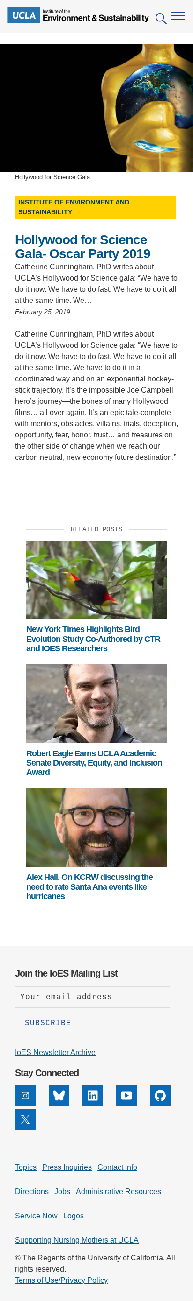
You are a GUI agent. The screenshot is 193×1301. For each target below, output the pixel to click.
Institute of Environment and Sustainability (73, 207)
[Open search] (161, 20)
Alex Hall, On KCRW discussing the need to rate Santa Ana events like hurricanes (89, 886)
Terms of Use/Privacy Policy (61, 1280)
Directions (32, 1192)
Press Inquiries (67, 1167)
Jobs (62, 1192)
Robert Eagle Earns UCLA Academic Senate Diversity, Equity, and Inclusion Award (94, 763)
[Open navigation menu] (178, 16)
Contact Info (117, 1167)
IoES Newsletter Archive (55, 1052)
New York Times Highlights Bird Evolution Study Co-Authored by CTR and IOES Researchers (93, 639)
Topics (26, 1167)
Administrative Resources (118, 1192)
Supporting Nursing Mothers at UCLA (77, 1240)
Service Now (36, 1216)
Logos (73, 1216)
